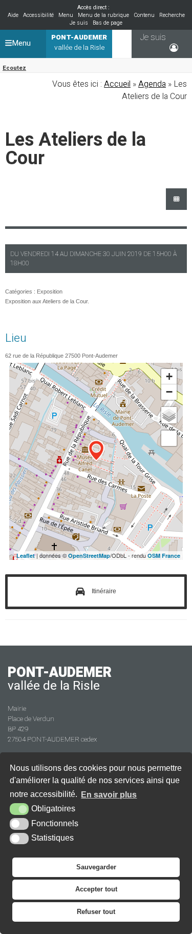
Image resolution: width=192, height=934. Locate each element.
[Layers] (169, 415)
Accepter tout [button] (96, 889)
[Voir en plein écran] (169, 438)
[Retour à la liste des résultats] (176, 199)
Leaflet (25, 555)
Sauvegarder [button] (96, 867)
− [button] (169, 391)
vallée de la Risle (79, 42)
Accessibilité (38, 15)
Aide (13, 15)
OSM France (163, 555)
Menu (65, 15)
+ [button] (169, 376)
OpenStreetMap (89, 555)
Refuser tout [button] (96, 912)
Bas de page (107, 23)
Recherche (172, 15)
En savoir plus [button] (109, 794)
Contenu (144, 15)
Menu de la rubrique (103, 15)
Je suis (79, 23)
